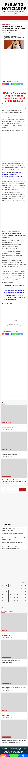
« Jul (2, 607)
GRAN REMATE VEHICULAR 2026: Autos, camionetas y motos (12, 534)
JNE (12, 396)
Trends (8, 24)
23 (25, 597)
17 (2, 597)
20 (14, 597)
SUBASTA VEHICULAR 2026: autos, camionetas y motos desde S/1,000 (14, 529)
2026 (11, 429)
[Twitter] (20, 84)
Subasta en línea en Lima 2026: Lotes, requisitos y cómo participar (14, 538)
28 (17, 600)
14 (17, 594)
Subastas (9, 422)
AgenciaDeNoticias (6, 429)
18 (6, 597)
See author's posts (14, 324)
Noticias (4, 24)
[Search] (25, 18)
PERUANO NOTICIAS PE (14, 6)
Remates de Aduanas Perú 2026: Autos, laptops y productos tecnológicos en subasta (14, 547)
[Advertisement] (14, 66)
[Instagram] (4, 84)
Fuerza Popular (8, 396)
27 (14, 600)
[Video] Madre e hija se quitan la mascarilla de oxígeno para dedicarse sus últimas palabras (15, 297)
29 (21, 600)
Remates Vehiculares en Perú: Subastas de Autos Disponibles (12, 543)
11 (6, 594)
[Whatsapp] (15, 84)
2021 (9, 32)
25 (6, 600)
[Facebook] (9, 84)
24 (2, 600)
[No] (26, 751)
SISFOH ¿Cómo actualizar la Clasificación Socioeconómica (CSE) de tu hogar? (12, 174)
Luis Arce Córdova (18, 396)
